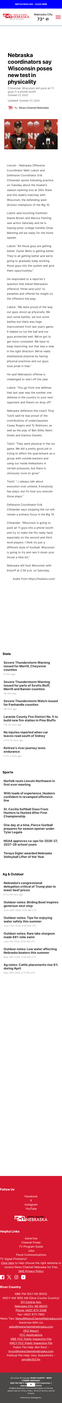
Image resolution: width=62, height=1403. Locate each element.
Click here (7, 1263)
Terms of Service (41, 1391)
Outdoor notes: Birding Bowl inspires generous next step (31, 903)
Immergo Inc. (36, 1398)
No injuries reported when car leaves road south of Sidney (26, 734)
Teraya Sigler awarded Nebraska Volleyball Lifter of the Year (28, 855)
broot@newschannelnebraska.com (31, 1351)
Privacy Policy (27, 1391)
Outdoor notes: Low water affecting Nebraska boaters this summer (30, 950)
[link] (31, 668)
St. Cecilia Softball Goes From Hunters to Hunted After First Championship (26, 812)
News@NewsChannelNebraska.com (39, 1318)
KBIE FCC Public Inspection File (31, 1339)
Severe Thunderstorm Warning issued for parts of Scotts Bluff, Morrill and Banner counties (27, 685)
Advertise (31, 1238)
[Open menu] (56, 17)
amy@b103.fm (31, 1359)
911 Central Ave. (31, 1302)
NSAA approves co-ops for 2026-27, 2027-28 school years (31, 842)
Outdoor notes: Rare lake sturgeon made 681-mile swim (29, 935)
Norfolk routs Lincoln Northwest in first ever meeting (29, 782)
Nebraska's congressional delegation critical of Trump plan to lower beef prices (30, 886)
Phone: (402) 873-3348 (31, 1310)
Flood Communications (31, 1254)
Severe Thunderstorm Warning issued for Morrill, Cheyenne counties (27, 666)
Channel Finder (31, 1242)
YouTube (31, 1208)
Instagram (31, 1204)
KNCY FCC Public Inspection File (31, 1343)
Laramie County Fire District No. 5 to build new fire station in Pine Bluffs (31, 718)
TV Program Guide (31, 1246)
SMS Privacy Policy (31, 1271)
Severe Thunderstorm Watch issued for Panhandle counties (31, 702)
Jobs (31, 1250)
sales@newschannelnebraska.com (31, 1326)
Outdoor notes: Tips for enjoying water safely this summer (28, 919)
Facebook (31, 1196)
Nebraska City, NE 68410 (31, 1306)
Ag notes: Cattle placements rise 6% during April (31, 966)
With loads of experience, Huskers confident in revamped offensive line (29, 796)
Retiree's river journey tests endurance (24, 749)
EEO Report (31, 1330)
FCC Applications (31, 1335)
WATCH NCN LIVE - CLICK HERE (31, 4)
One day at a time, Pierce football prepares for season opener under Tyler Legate (29, 828)
